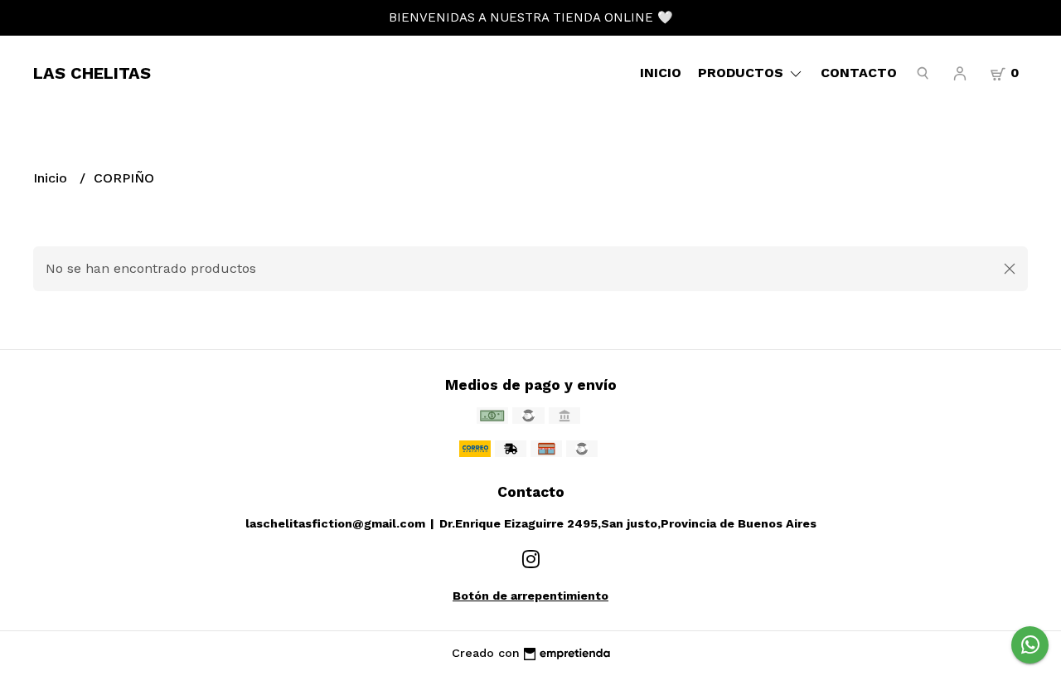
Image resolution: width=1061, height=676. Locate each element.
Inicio (660, 72)
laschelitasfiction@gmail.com (335, 523)
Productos (742, 72)
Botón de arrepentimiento (530, 595)
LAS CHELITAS (92, 73)
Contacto (859, 72)
